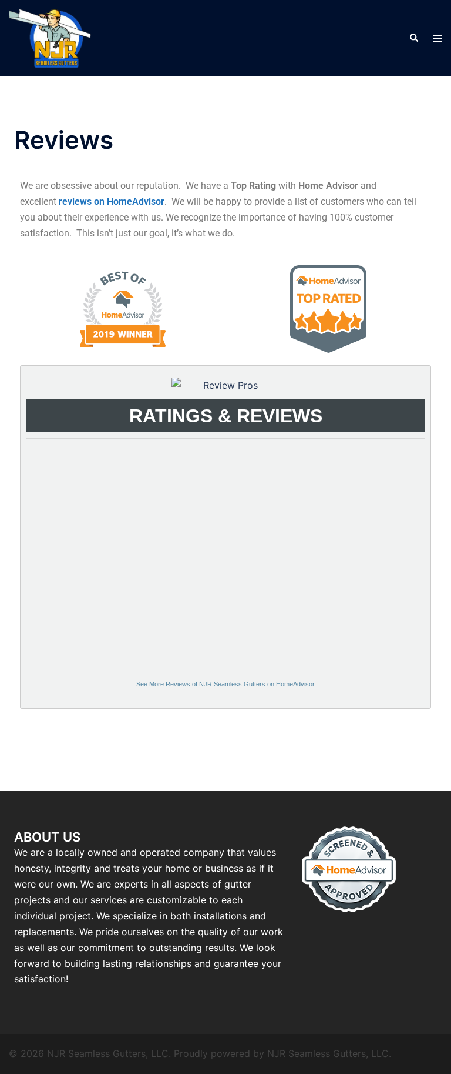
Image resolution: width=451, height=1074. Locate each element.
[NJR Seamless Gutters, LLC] (50, 37)
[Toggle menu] (437, 38)
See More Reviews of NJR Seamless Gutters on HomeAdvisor (225, 684)
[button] (413, 38)
